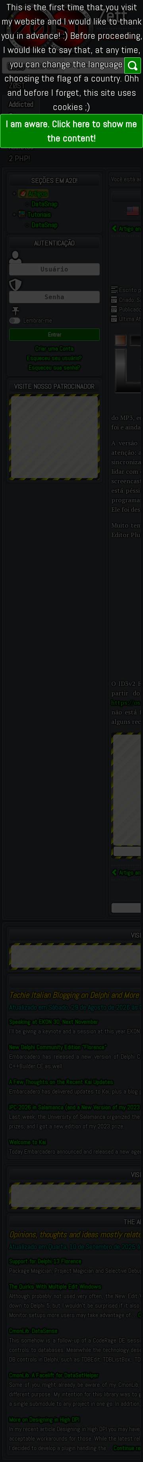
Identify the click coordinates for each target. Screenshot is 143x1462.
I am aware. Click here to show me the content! (71, 131)
